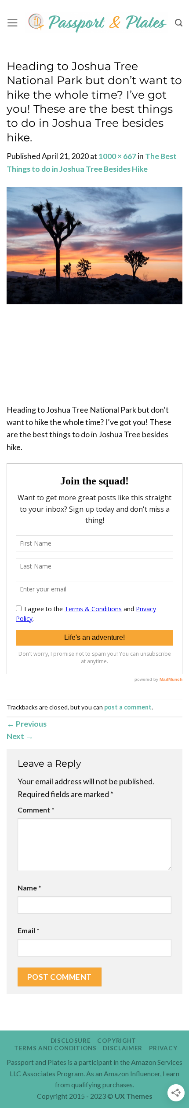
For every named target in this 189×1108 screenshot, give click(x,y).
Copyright (116, 1040)
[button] (12, 22)
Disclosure (71, 1040)
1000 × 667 (117, 156)
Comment (36, 809)
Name (29, 887)
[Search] (178, 23)
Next (20, 736)
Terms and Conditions (55, 1048)
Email (29, 930)
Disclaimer (122, 1048)
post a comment (128, 707)
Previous (27, 723)
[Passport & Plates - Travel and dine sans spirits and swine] (96, 23)
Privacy (163, 1048)
